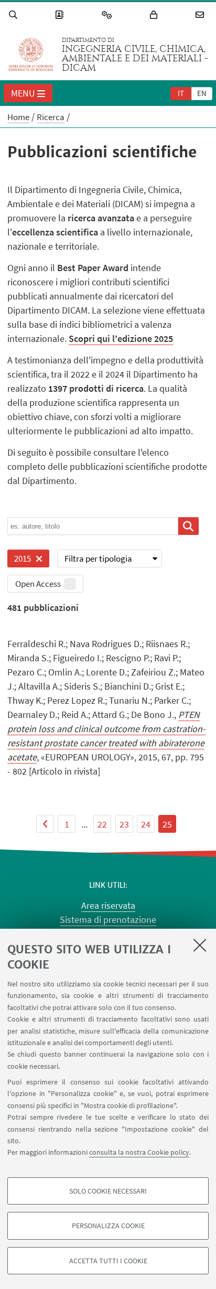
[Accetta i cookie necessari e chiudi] (199, 945)
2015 (19, 560)
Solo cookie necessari (108, 1191)
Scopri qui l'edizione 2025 (121, 338)
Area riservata (108, 905)
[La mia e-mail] (201, 15)
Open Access (38, 583)
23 (124, 824)
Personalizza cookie (108, 1225)
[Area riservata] (155, 15)
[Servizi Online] (108, 15)
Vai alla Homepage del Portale (31, 54)
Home (18, 117)
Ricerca (50, 117)
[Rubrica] (61, 15)
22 (102, 824)
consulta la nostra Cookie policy (139, 1152)
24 (145, 824)
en (202, 93)
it (181, 93)
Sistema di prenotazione (108, 920)
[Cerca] (15, 15)
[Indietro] (45, 824)
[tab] (180, 92)
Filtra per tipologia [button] (98, 558)
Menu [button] (23, 93)
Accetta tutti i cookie (108, 1260)
